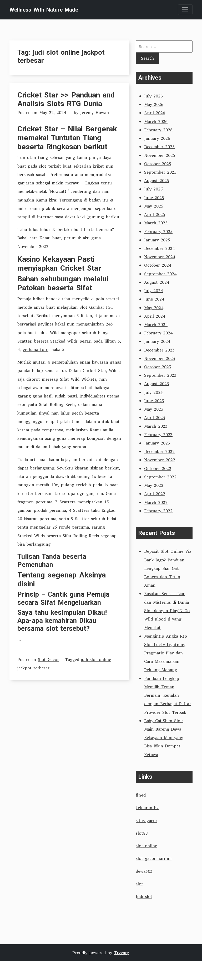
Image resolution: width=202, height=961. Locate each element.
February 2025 (158, 231)
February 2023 (158, 434)
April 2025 (154, 214)
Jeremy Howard (95, 112)
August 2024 (156, 282)
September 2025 (160, 172)
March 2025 (156, 223)
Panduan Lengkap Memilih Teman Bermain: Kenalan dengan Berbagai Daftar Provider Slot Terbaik (167, 695)
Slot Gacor (48, 659)
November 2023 (159, 358)
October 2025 (157, 164)
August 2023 (156, 383)
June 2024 (154, 299)
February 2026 (158, 130)
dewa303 (144, 871)
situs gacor (146, 820)
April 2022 (154, 494)
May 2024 (153, 308)
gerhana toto (35, 349)
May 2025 (153, 206)
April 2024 (154, 316)
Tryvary (121, 952)
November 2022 (159, 460)
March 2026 (156, 121)
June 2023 (154, 401)
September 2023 (160, 375)
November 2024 (159, 257)
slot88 (142, 833)
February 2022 (158, 511)
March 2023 (156, 426)
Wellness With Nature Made (43, 10)
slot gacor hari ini (153, 858)
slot (139, 884)
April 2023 (154, 417)
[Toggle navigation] (185, 9)
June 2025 (154, 197)
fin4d (141, 795)
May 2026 (153, 104)
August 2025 (156, 180)
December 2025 (159, 146)
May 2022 (153, 485)
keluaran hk (147, 807)
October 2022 (157, 468)
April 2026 (154, 113)
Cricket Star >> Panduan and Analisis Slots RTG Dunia (66, 99)
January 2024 (157, 341)
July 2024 (153, 290)
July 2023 (153, 392)
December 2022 (159, 451)
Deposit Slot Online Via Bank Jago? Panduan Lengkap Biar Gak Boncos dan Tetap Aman (167, 568)
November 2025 (159, 155)
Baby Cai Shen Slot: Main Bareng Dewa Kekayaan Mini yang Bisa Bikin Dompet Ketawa (163, 737)
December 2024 (159, 248)
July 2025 (153, 189)
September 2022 (160, 477)
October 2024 (157, 265)
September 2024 (160, 274)
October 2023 (157, 367)
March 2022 (156, 502)
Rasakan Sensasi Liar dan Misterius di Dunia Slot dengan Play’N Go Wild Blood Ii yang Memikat (167, 610)
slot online (146, 846)
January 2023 (157, 443)
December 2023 (159, 350)
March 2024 (156, 324)
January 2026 (157, 138)
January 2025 (157, 240)
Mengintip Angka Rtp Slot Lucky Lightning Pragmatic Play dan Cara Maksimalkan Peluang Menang (165, 653)
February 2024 (158, 333)
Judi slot (144, 896)
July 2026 (153, 96)
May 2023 (153, 409)
